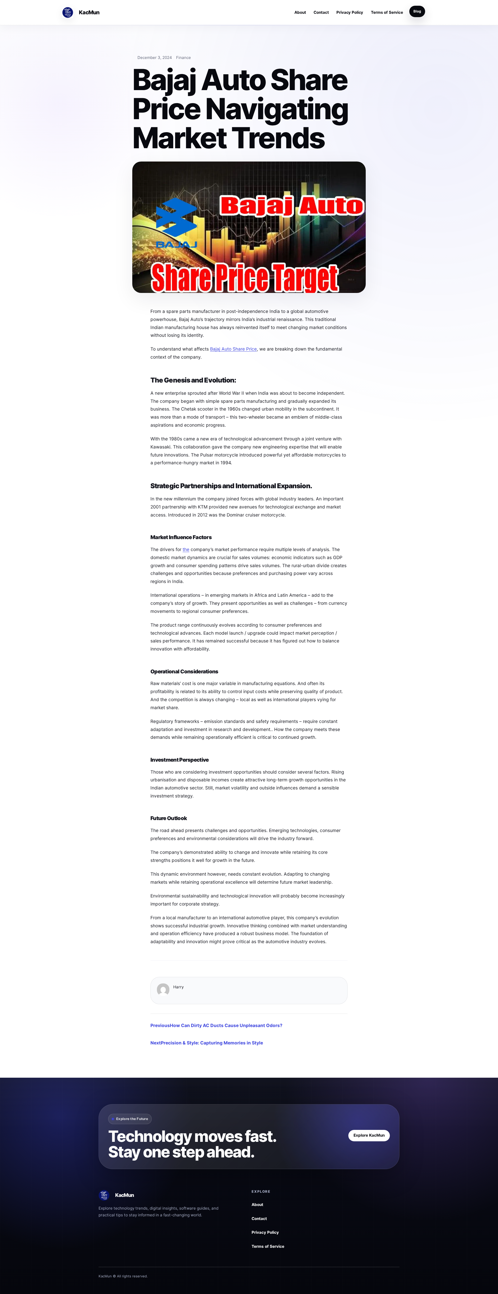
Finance (183, 57)
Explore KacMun (369, 1135)
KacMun (89, 12)
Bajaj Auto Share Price (233, 349)
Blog (417, 11)
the (186, 549)
